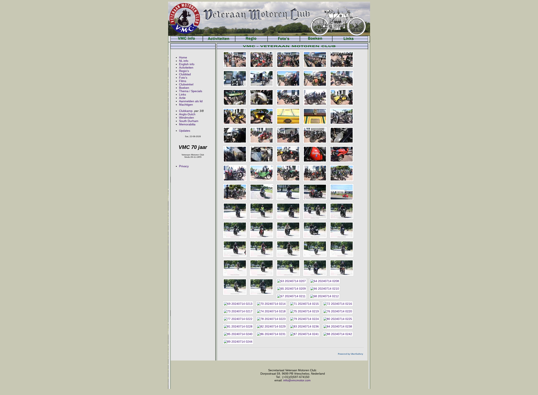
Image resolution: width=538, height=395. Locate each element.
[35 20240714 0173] (342, 173)
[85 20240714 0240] (238, 334)
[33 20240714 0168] (288, 173)
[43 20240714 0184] (288, 211)
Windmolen (186, 117)
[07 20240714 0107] (261, 78)
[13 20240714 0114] (288, 97)
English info (186, 64)
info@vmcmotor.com (297, 380)
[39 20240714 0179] (315, 192)
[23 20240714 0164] (288, 135)
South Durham (188, 121)
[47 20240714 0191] (261, 229)
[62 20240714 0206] (261, 286)
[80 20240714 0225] (337, 319)
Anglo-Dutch (187, 114)
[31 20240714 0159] (235, 173)
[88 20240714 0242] (337, 334)
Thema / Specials (190, 91)
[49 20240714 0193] (315, 229)
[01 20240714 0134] (235, 59)
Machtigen (186, 104)
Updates (184, 130)
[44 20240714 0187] (315, 211)
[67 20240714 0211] (291, 296)
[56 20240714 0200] (235, 267)
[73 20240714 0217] (238, 311)
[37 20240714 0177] (261, 192)
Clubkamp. (186, 111)
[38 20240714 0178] (288, 192)
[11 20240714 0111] (235, 97)
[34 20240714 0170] (315, 173)
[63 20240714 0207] (291, 281)
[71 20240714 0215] (304, 303)
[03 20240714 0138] (288, 59)
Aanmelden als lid (191, 101)
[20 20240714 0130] (342, 116)
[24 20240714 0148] (315, 135)
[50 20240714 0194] (342, 229)
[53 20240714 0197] (288, 248)
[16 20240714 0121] (235, 116)
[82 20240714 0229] (271, 326)
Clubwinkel (186, 84)
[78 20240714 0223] (271, 319)
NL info (183, 60)
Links (182, 94)
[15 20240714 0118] (342, 97)
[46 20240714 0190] (235, 229)
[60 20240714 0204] (342, 267)
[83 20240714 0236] (304, 326)
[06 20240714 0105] (235, 78)
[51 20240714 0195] (235, 248)
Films (182, 81)
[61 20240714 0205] (235, 286)
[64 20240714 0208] (324, 281)
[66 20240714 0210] (324, 288)
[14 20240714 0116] (315, 97)
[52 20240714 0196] (261, 248)
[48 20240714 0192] (288, 229)
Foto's (183, 77)
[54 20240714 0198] (315, 248)
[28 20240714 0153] (288, 154)
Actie (182, 97)
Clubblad (185, 74)
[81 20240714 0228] (238, 326)
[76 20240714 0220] (337, 311)
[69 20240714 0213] (238, 303)
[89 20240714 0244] (238, 341)
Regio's (184, 71)
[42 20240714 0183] (261, 211)
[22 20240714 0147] (261, 135)
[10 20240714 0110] (342, 78)
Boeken (184, 87)
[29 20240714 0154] (315, 154)
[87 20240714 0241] (304, 334)
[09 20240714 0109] (315, 78)
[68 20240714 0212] (324, 296)
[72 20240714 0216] (337, 303)
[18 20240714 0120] (288, 116)
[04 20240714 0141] (315, 59)
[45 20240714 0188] (342, 211)
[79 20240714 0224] (304, 319)
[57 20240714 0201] (261, 267)
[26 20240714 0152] (235, 154)
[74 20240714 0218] (271, 311)
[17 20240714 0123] (261, 116)
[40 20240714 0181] (342, 192)
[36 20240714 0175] (235, 192)
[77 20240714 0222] (238, 319)
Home (183, 57)
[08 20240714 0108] (288, 78)
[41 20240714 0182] (235, 211)
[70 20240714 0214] (271, 303)
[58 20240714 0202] (288, 267)
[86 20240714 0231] (271, 334)
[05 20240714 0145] (342, 59)
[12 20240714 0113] (261, 97)
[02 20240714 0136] (261, 59)
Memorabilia (187, 124)
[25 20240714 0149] (342, 135)
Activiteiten (186, 67)
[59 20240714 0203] (315, 267)
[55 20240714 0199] (342, 248)
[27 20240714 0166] (261, 154)
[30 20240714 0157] (342, 154)
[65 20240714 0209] (291, 288)
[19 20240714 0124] (315, 116)
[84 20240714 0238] (337, 326)
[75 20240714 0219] (304, 311)
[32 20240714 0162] (261, 173)
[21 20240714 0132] (235, 135)
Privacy (184, 166)
